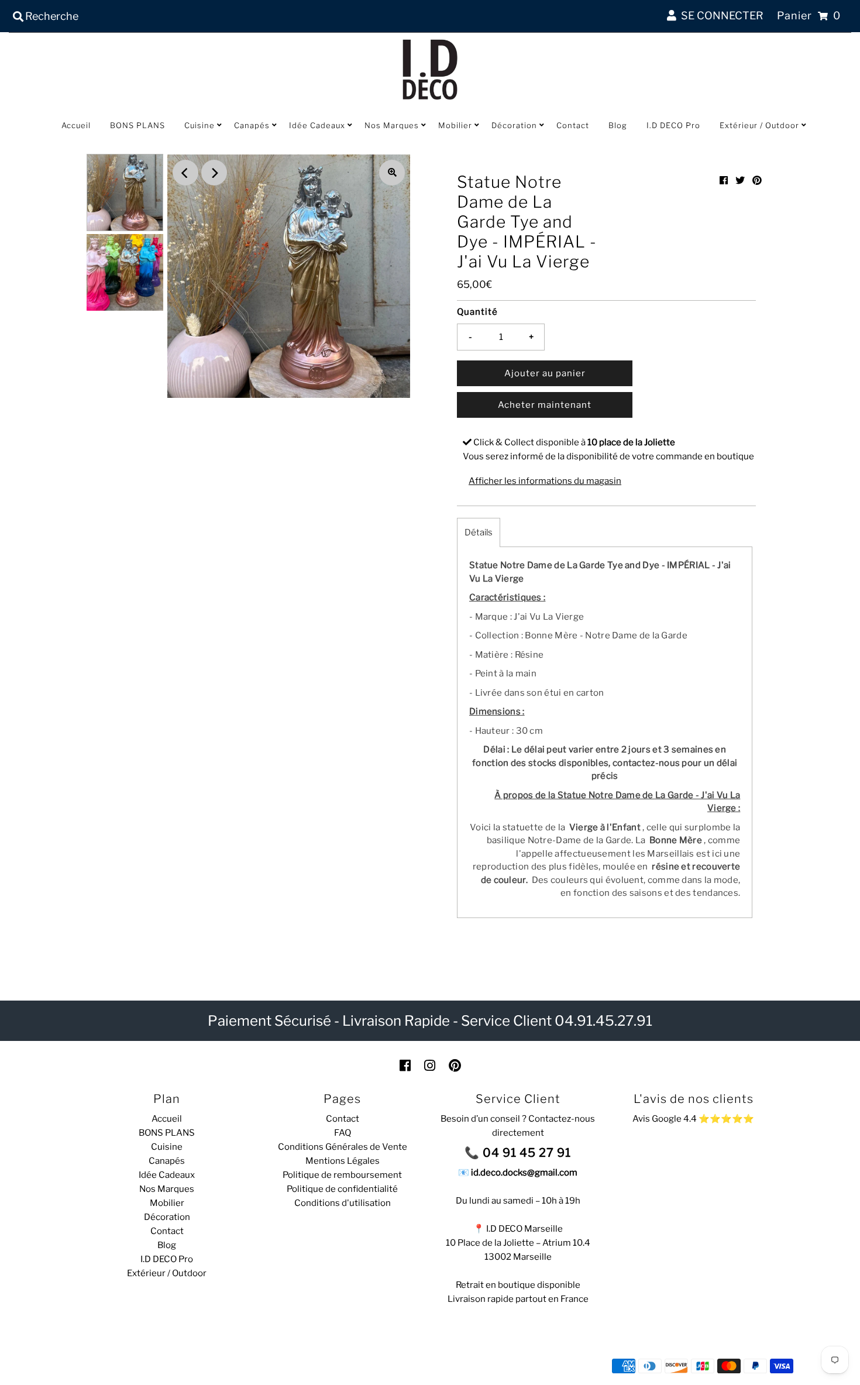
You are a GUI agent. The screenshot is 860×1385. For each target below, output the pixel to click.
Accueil (76, 125)
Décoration (514, 125)
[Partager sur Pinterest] (757, 180)
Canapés (252, 125)
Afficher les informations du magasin (545, 481)
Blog (617, 125)
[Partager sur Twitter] (740, 180)
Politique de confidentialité (342, 1189)
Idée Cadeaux (317, 125)
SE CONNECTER (719, 15)
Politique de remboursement (342, 1175)
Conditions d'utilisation (342, 1203)
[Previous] (185, 172)
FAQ (342, 1133)
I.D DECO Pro (673, 125)
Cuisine (199, 125)
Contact (572, 125)
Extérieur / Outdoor (759, 125)
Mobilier (455, 125)
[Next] (214, 172)
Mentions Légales (342, 1161)
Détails (479, 532)
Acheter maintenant (544, 405)
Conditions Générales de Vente (342, 1147)
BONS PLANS (137, 125)
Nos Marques (391, 125)
